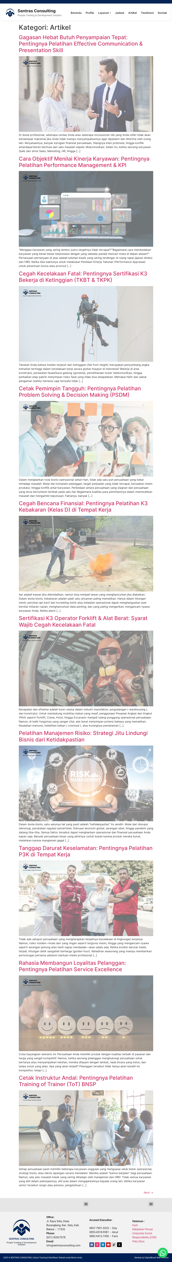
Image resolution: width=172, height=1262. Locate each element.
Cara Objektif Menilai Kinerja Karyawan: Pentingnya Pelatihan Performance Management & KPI (84, 161)
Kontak (162, 12)
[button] (86, 1204)
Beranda (76, 12)
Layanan (104, 12)
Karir (135, 1225)
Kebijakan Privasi (142, 1229)
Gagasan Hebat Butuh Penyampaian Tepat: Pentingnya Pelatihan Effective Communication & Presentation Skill (81, 43)
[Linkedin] (102, 1244)
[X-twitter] (119, 1244)
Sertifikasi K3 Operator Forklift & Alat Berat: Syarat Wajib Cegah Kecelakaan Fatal (83, 621)
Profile (90, 12)
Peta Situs (138, 1241)
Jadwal (119, 12)
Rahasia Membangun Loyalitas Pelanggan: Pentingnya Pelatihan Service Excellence (72, 966)
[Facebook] (91, 1244)
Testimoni (147, 12)
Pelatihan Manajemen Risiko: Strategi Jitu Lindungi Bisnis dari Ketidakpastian (83, 736)
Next (148, 1192)
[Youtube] (108, 1244)
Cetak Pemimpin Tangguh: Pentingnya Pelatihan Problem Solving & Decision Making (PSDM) (80, 391)
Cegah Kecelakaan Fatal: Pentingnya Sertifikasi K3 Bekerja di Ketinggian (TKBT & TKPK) (83, 276)
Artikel (132, 12)
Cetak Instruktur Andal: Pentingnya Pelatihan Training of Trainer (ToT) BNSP (76, 1080)
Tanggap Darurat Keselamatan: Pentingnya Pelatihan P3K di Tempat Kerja (86, 851)
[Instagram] (97, 1244)
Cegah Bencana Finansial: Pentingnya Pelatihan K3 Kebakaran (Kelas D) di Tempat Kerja (83, 506)
